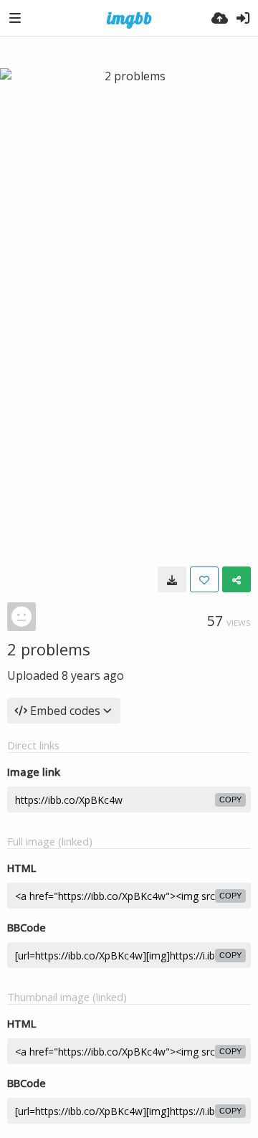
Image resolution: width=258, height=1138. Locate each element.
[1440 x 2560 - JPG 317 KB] (172, 579)
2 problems (48, 649)
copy (230, 799)
